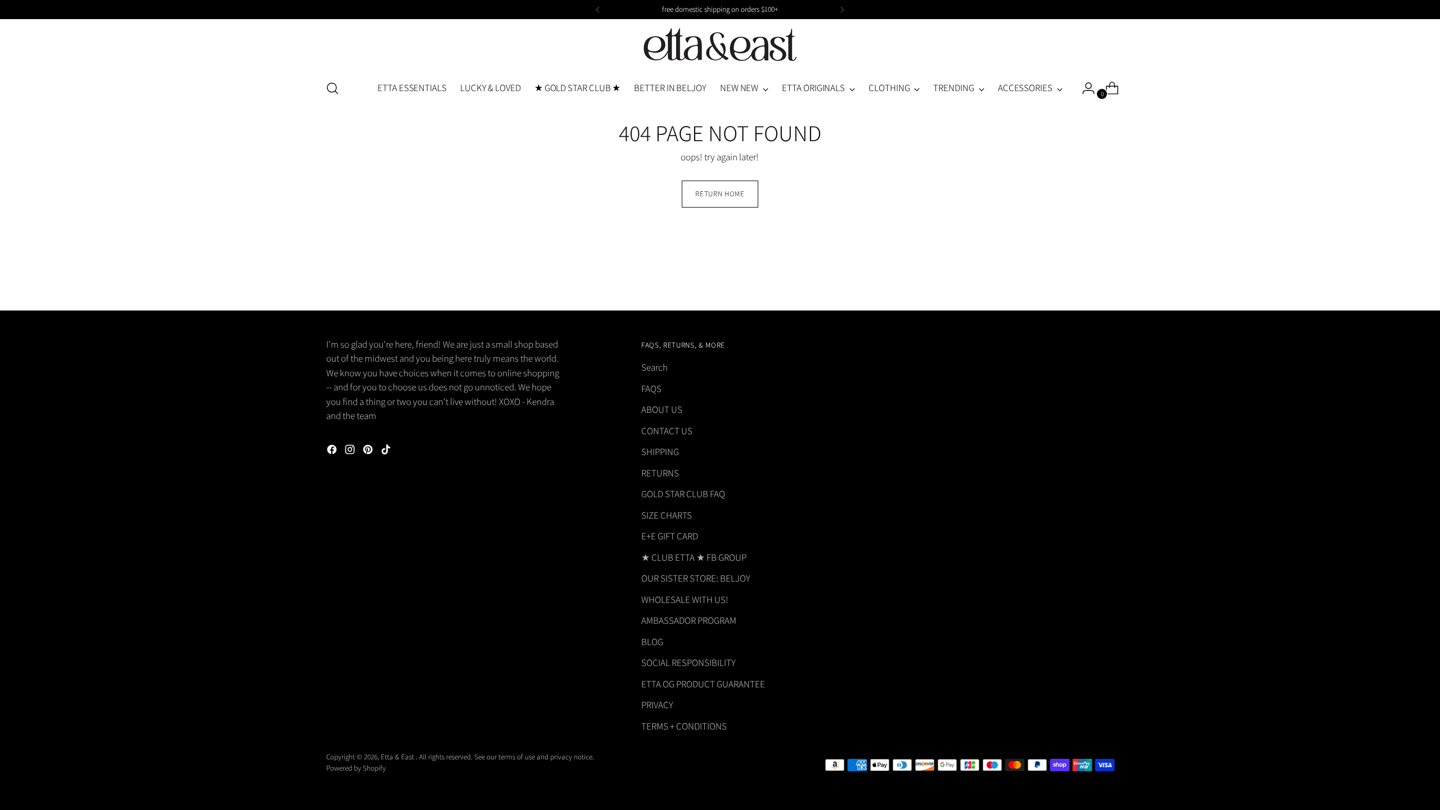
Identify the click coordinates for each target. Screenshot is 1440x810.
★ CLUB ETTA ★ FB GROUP (693, 557)
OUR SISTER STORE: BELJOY (695, 578)
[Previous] (598, 9)
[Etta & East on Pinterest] (369, 452)
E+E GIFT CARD (669, 536)
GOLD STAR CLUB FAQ (683, 494)
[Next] (842, 9)
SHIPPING (660, 452)
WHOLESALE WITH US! (684, 599)
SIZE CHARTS (666, 515)
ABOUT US (661, 409)
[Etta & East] (720, 45)
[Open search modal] (332, 88)
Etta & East (398, 757)
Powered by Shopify (356, 768)
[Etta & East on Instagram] (351, 452)
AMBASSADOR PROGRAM (688, 620)
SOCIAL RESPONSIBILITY (688, 662)
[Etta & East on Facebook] (333, 452)
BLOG (652, 642)
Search (654, 367)
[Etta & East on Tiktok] (387, 452)
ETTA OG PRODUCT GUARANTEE (703, 684)
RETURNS (660, 473)
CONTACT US (666, 431)
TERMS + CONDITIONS (684, 726)
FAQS (651, 388)
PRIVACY (657, 705)
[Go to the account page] (1084, 88)
